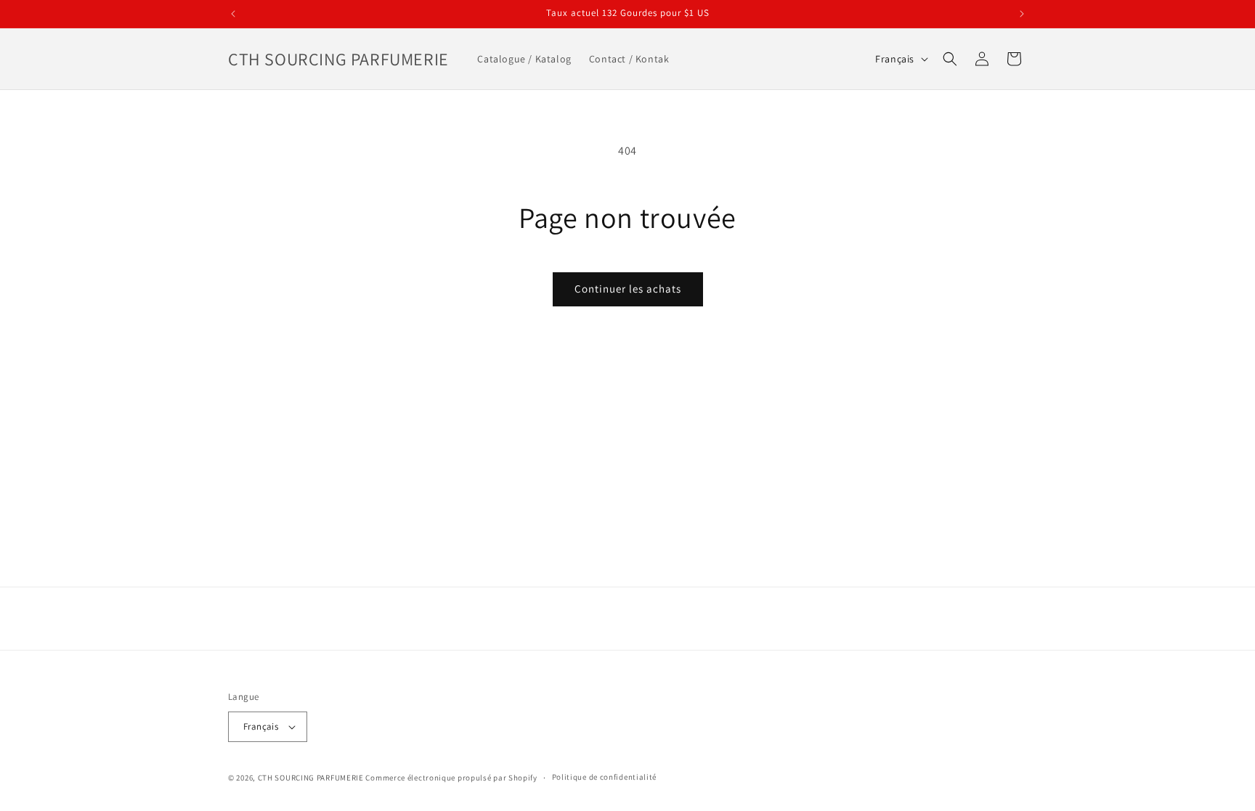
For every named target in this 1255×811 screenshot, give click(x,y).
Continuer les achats (627, 289)
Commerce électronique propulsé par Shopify (451, 778)
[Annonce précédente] (233, 14)
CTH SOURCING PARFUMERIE (311, 778)
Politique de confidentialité (604, 777)
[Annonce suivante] (1022, 14)
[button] (950, 59)
